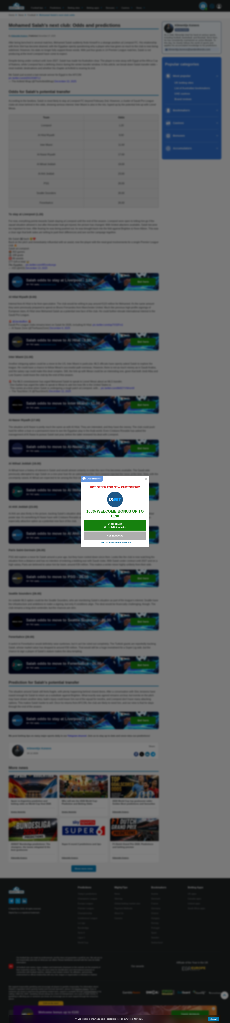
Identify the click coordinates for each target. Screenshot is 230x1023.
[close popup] (146, 479)
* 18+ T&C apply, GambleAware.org (115, 542)
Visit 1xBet (115, 525)
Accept (213, 1019)
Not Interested (115, 535)
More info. (138, 1019)
